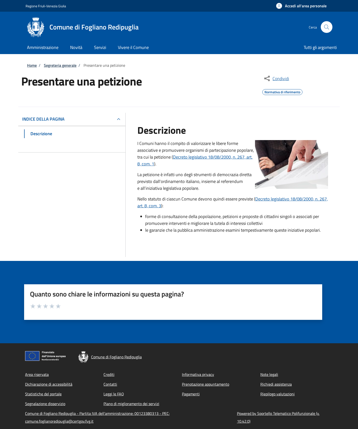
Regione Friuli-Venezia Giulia (46, 6)
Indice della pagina (43, 119)
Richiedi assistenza (276, 384)
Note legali (269, 374)
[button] (301, 6)
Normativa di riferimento (282, 91)
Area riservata (37, 374)
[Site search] (326, 27)
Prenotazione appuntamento (205, 384)
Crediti (109, 374)
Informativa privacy (198, 374)
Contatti (110, 384)
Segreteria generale (60, 65)
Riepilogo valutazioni (277, 394)
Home (32, 65)
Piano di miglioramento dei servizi (131, 404)
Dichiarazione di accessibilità (48, 384)
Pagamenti (191, 394)
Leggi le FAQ (114, 394)
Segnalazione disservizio (45, 404)
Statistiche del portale (43, 394)
